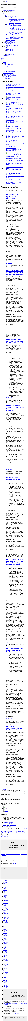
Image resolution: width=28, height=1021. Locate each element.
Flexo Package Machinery (12, 16)
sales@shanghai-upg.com (9, 10)
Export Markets (9, 49)
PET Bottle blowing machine (15, 32)
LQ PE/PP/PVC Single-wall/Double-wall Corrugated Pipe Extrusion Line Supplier (14, 728)
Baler (25, 832)
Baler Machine (11, 832)
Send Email (3, 835)
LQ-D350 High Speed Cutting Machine (15, 99)
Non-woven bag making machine (16, 37)
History (8, 47)
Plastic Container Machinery (12, 38)
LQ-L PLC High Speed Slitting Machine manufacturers (13, 112)
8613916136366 (4, 836)
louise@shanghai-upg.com (9, 825)
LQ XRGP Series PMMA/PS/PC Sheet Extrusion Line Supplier (13, 477)
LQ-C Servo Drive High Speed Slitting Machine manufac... (15, 117)
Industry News (9, 53)
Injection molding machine (15, 25)
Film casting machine (14, 33)
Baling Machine (4, 831)
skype (2, 838)
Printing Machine (13, 17)
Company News (10, 54)
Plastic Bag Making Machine (12, 34)
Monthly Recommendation (12, 45)
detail (11, 263)
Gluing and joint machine (15, 23)
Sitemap (7, 830)
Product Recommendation (9, 42)
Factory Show (9, 50)
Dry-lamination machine (14, 20)
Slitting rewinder (13, 21)
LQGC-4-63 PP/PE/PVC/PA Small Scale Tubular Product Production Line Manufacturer (15, 272)
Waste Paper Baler (20, 832)
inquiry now (3, 804)
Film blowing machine (14, 28)
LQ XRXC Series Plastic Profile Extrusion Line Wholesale (13, 196)
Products (5, 15)
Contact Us (6, 55)
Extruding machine (13, 27)
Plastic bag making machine (15, 36)
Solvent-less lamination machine (16, 19)
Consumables (9, 41)
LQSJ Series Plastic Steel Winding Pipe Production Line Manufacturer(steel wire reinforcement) (15, 408)
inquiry (8, 263)
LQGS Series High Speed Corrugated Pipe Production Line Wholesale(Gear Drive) (14, 341)
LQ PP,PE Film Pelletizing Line (13, 158)
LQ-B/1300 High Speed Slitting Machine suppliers (13, 183)
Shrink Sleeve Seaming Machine (13, 154)
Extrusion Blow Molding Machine (16, 831)
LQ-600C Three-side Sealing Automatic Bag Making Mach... (15, 137)
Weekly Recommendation (12, 44)
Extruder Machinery (10, 24)
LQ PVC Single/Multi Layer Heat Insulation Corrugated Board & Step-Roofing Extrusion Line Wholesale (14, 562)
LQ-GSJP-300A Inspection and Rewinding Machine (13, 150)
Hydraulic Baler (4, 832)
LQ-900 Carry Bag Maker (12, 126)
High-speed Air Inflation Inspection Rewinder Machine (14, 94)
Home (4, 13)
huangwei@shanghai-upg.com (10, 823)
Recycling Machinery (11, 40)
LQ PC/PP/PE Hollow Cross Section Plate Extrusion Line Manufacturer (14, 650)
